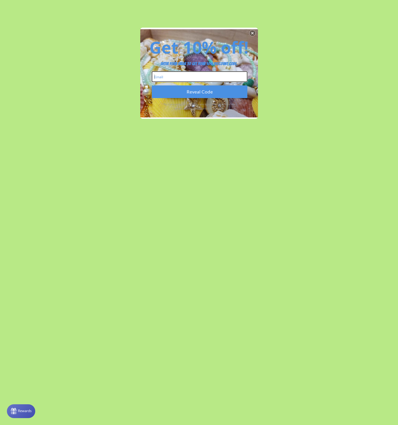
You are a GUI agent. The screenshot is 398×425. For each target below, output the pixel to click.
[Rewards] (21, 411)
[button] (252, 33)
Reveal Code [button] (200, 91)
